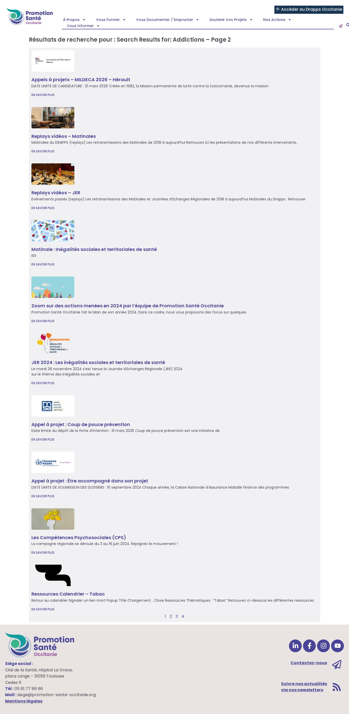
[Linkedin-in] (295, 645)
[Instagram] (323, 645)
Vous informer (80, 25)
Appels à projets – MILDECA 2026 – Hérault (80, 79)
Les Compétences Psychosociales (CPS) (78, 537)
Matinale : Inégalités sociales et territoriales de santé (94, 249)
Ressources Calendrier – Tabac (68, 594)
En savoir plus (42, 95)
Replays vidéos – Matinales (63, 136)
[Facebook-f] (309, 645)
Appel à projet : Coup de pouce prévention (80, 424)
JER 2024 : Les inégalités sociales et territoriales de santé (98, 362)
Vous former (108, 19)
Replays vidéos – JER (55, 192)
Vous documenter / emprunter (164, 19)
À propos (71, 19)
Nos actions (274, 19)
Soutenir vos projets (228, 19)
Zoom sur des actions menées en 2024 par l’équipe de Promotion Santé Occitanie (127, 305)
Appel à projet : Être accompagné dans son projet (89, 481)
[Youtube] (337, 645)
